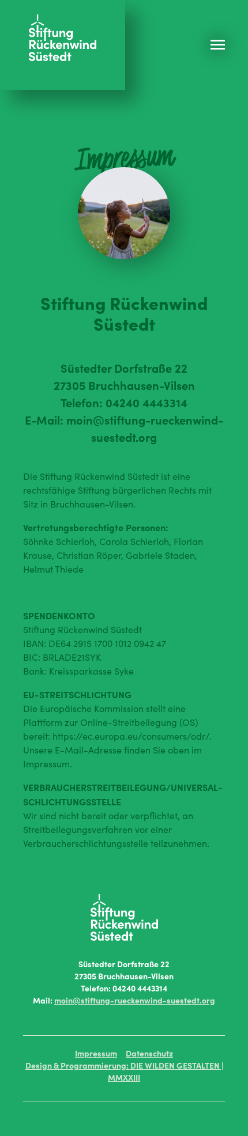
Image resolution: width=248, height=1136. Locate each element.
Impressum (96, 1053)
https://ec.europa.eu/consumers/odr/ (130, 736)
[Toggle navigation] (229, 45)
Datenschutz (149, 1053)
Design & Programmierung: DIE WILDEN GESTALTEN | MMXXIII (124, 1071)
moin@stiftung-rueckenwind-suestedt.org (134, 1000)
